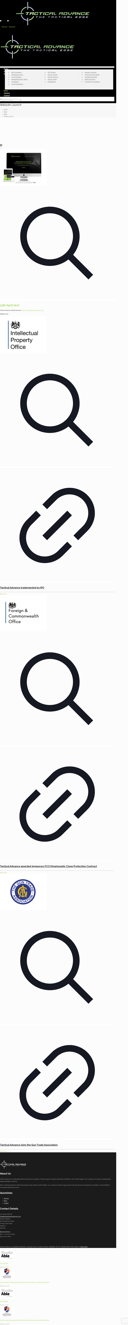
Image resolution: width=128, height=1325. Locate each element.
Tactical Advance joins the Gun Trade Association (29, 1144)
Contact (6, 1203)
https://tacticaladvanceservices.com (32, 310)
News (5, 112)
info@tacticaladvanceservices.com (10, 1216)
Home (5, 109)
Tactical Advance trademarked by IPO (22, 587)
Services (6, 1198)
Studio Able (83, 1246)
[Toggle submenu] (44, 84)
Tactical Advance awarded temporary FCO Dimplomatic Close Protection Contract (48, 866)
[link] (20, 100)
